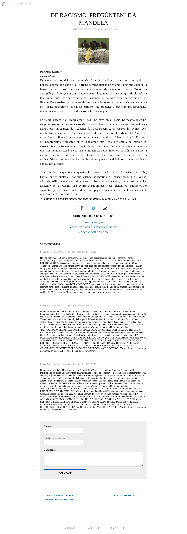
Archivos (93, 528)
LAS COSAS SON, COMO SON (94, 232)
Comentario (50, 450)
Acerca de (70, 528)
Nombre (48, 426)
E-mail (55, 438)
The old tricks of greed (93, 222)
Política (111, 29)
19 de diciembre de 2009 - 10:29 (88, 29)
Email (105, 208)
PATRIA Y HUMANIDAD (21, 3)
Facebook (81, 208)
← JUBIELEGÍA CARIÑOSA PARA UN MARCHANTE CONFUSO (57, 497)
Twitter (93, 208)
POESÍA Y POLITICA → (125, 495)
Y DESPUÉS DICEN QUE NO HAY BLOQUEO (93, 227)
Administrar (117, 528)
